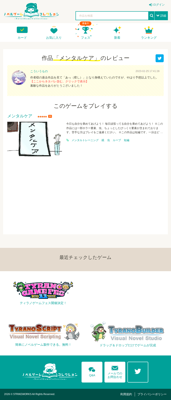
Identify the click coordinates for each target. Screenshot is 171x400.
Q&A (92, 371)
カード (22, 37)
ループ (117, 140)
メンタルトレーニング (85, 140)
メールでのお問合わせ (115, 371)
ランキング (149, 37)
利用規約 (126, 394)
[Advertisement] (85, 193)
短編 (126, 140)
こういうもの (39, 71)
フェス (85, 37)
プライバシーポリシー (152, 394)
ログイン (159, 4)
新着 (117, 37)
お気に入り (54, 37)
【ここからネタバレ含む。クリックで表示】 (59, 81)
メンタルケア (19, 116)
